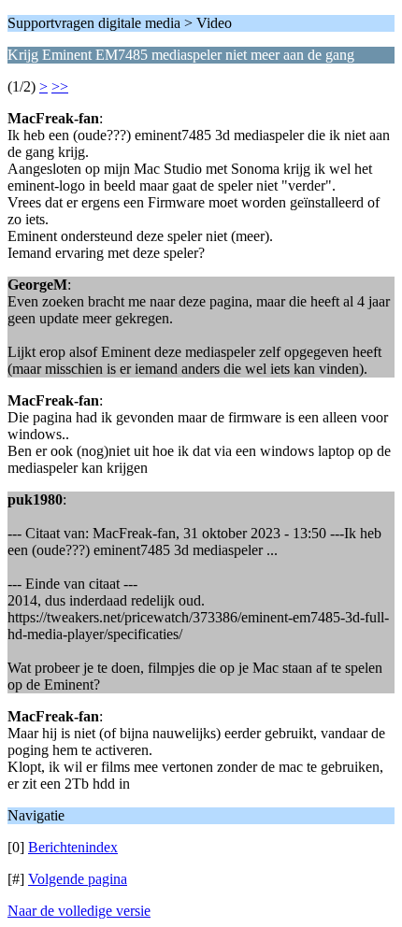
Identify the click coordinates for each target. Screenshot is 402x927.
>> (59, 86)
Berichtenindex (73, 847)
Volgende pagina (77, 879)
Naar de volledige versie (79, 911)
